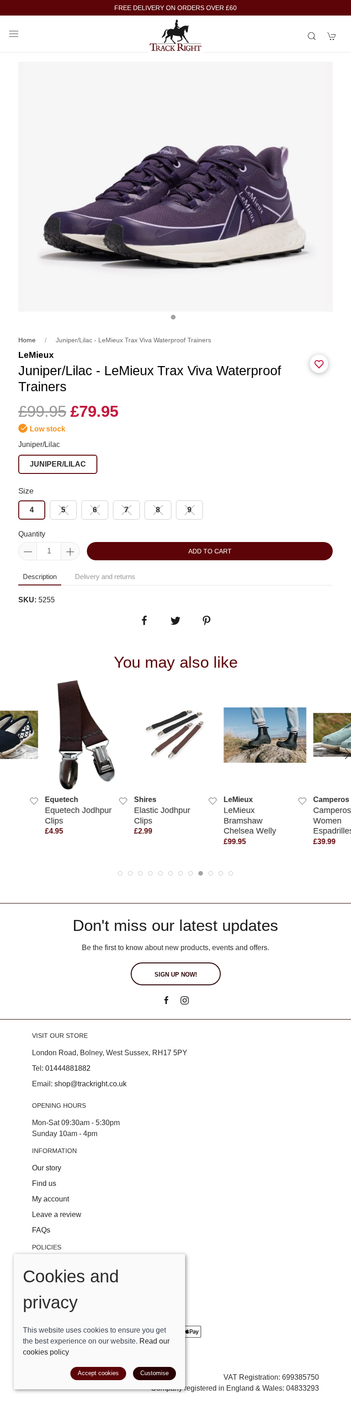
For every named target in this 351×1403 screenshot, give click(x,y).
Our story (46, 1168)
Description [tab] (40, 576)
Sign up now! (175, 974)
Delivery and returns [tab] (105, 576)
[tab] (120, 873)
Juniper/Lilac (39, 444)
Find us (44, 1183)
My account (50, 1199)
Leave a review (56, 1214)
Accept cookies (98, 1373)
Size (25, 491)
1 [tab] (175, 319)
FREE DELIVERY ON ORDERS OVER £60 (175, 8)
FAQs (41, 1230)
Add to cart (210, 551)
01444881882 (67, 1068)
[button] (13, 34)
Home (27, 340)
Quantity (31, 534)
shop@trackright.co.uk (90, 1084)
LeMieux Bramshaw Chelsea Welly (249, 821)
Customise (154, 1373)
